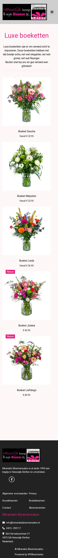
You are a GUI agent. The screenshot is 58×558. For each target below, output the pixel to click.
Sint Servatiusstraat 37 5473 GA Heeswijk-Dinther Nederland (16, 537)
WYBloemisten (35, 554)
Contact (6, 507)
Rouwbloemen (10, 500)
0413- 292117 (13, 528)
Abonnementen (37, 507)
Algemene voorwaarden (15, 493)
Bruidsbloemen (37, 500)
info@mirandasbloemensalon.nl (23, 522)
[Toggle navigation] (51, 12)
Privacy (33, 493)
